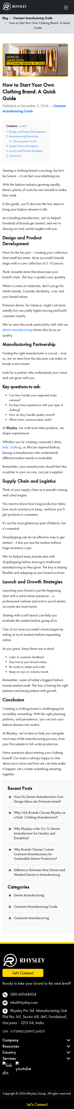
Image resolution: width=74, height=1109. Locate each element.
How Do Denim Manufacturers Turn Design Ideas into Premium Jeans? (38, 799)
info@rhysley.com (24, 1002)
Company (10, 1040)
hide (23, 126)
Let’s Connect (23, 972)
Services (9, 1058)
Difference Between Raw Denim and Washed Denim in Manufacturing (39, 872)
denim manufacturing (17, 330)
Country (9, 1052)
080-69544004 (23, 994)
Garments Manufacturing (31, 918)
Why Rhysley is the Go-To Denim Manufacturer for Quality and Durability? (37, 833)
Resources (10, 1046)
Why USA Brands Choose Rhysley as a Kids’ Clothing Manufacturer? (39, 815)
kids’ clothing (11, 447)
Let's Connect (37, 1104)
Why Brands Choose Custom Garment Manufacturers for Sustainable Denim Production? (35, 854)
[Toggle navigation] (66, 6)
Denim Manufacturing (29, 895)
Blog (5, 18)
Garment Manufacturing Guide (32, 18)
